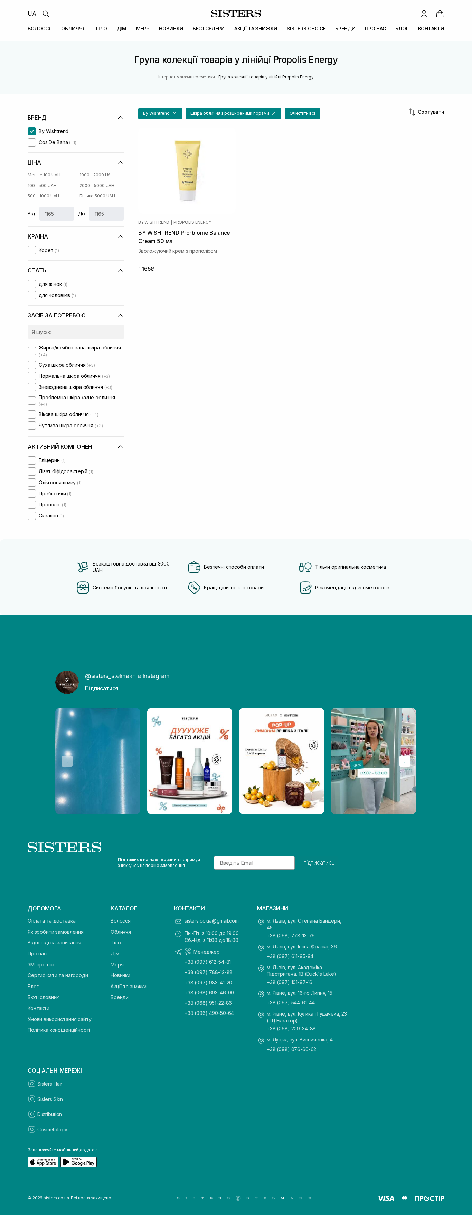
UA (32, 13)
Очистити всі (302, 113)
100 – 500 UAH (42, 185)
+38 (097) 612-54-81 (208, 962)
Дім (115, 953)
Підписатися (101, 688)
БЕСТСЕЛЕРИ (209, 28)
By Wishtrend (153, 222)
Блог (33, 986)
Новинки (120, 975)
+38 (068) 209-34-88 (291, 1028)
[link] (439, 13)
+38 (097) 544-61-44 (291, 1003)
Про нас (37, 953)
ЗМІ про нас (41, 965)
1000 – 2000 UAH (96, 174)
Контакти (38, 1008)
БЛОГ (401, 28)
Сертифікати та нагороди (58, 975)
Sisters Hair (49, 1084)
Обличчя (121, 932)
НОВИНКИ (171, 28)
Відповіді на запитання (54, 942)
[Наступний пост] (404, 761)
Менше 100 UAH (44, 174)
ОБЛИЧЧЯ (73, 28)
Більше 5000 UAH (97, 195)
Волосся (121, 921)
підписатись (319, 862)
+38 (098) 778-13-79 (291, 935)
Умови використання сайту (60, 1019)
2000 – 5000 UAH (96, 185)
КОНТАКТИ (431, 28)
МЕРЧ (143, 28)
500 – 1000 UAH (43, 195)
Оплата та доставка (51, 921)
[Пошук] (45, 13)
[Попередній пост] (67, 761)
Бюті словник (43, 997)
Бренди (120, 997)
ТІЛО (101, 28)
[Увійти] (423, 13)
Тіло (116, 942)
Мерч (117, 965)
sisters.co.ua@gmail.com (212, 921)
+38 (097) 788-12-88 (209, 972)
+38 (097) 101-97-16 (289, 982)
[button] (160, 113)
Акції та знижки (129, 986)
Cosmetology (52, 1129)
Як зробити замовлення (56, 932)
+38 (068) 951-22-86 (208, 1003)
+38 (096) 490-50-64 (209, 1013)
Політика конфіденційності (59, 1030)
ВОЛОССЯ (40, 28)
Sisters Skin (50, 1099)
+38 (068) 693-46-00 (209, 993)
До (81, 213)
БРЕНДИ (345, 28)
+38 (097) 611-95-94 (290, 956)
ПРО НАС (375, 28)
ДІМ (122, 28)
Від (31, 213)
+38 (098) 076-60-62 (291, 1049)
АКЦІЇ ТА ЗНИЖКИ (255, 28)
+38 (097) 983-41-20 (208, 982)
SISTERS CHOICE (306, 28)
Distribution (49, 1114)
